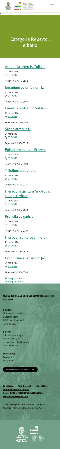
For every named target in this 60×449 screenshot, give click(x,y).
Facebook (7, 357)
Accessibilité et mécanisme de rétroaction (23, 392)
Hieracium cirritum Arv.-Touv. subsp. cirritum (27, 193)
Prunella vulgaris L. (19, 216)
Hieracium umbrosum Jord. (25, 237)
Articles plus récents (14, 281)
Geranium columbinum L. (24, 87)
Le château (8, 386)
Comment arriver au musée (16, 389)
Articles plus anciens (14, 278)
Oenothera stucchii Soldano (26, 108)
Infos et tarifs (41, 386)
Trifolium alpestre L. (20, 170)
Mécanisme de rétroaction (15, 396)
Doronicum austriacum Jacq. (26, 258)
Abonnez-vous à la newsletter (20, 369)
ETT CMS (12, 75)
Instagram (8, 360)
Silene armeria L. (18, 128)
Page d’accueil (24, 386)
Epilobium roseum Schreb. (25, 149)
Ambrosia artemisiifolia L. (25, 66)
